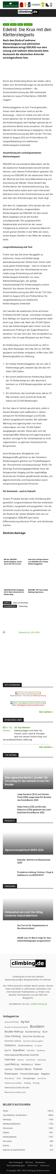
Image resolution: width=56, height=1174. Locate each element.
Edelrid (13, 24)
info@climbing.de (38, 1004)
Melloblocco (27, 1064)
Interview (10, 1059)
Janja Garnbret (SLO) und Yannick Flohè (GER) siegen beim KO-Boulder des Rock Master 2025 (34, 797)
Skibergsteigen (29, 1078)
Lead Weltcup (12, 1064)
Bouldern (37, 1026)
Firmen (6, 24)
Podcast (37, 1068)
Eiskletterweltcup (25, 1045)
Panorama (28, 24)
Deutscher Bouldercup (33, 1036)
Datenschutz (33, 1165)
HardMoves (41, 1050)
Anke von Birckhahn (20, 603)
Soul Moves (41, 1078)
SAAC (19, 1078)
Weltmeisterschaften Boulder (17, 1087)
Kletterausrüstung (39, 696)
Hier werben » (46, 711)
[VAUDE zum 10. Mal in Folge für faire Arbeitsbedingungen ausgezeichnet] (8, 940)
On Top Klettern (22, 727)
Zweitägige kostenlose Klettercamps (30, 705)
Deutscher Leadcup (13, 1041)
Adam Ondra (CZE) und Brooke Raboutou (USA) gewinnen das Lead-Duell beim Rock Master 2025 (34, 810)
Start (5, 20)
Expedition (19, 1050)
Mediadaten (40, 1162)
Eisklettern (10, 1045)
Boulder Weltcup (14, 1031)
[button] (4, 13)
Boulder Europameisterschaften (16, 1027)
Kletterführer (30, 1060)
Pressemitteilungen (29, 1073)
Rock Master (10, 1078)
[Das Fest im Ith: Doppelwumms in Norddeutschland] (8, 928)
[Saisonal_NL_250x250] (28, 656)
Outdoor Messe (23, 1069)
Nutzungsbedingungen (16, 1165)
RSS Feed (29, 1162)
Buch (45, 1031)
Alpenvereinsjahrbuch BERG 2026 (24, 849)
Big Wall (25, 1021)
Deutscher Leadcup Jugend (33, 1041)
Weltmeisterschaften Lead (15, 1092)
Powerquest (11, 1073)
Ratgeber (45, 1073)
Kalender (20, 1060)
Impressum (44, 1165)
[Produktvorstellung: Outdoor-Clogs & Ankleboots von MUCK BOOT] (8, 875)
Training (27, 1083)
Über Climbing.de (16, 1162)
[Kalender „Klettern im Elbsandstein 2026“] (8, 862)
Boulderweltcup (32, 1031)
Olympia (9, 1069)
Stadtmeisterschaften (13, 1083)
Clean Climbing (13, 1036)
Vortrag (36, 1083)
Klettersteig (23, 606)
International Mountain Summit (22, 1054)
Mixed (38, 1064)
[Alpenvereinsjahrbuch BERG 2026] (28, 841)
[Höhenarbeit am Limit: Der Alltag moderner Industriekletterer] (28, 906)
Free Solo (31, 1050)
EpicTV (8, 1050)
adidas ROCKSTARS (12, 1022)
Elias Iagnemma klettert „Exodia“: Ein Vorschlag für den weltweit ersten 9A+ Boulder (27, 781)
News (12, 20)
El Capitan (38, 1046)
